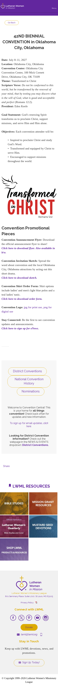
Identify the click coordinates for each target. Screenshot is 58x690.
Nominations (31, 391)
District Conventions (27, 371)
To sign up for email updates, (29, 425)
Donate (29, 627)
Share (6, 466)
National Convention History (29, 381)
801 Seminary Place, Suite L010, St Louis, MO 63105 (29, 596)
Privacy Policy (27, 602)
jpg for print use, (33, 307)
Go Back (11, 22)
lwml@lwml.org (28, 634)
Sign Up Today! (31, 662)
